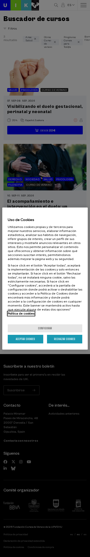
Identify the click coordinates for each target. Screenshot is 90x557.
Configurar (45, 328)
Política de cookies (21, 314)
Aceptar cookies (25, 339)
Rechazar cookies (64, 339)
